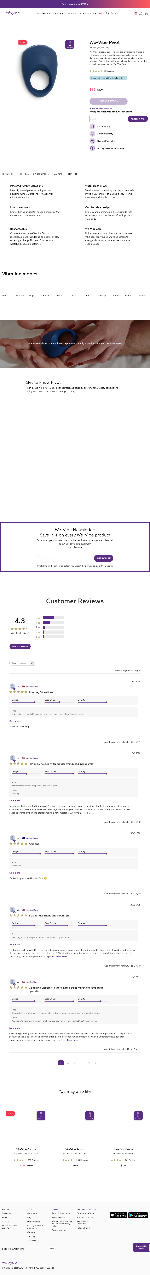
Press (4, 1217)
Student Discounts (85, 1217)
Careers (5, 1222)
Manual (58, 174)
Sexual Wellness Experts (9, 1226)
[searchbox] (20, 663)
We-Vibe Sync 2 (75, 1149)
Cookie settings (59, 1230)
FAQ (29, 1217)
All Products (86, 13)
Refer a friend (83, 1228)
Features (7, 174)
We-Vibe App (33, 1213)
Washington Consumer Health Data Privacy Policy (62, 1223)
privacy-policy (91, 566)
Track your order (34, 1222)
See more (14, 721)
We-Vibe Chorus (26, 1149)
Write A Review (20, 646)
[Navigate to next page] (96, 1062)
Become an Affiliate (85, 1213)
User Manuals (33, 1240)
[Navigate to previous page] (54, 1062)
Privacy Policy (58, 1217)
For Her (56, 13)
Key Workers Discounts (82, 1222)
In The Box (23, 174)
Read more (88, 813)
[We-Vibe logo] (12, 13)
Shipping (72, 174)
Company (6, 1213)
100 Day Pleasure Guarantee (35, 1226)
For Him (70, 13)
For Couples (41, 13)
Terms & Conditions (61, 1213)
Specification (41, 174)
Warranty (31, 1232)
